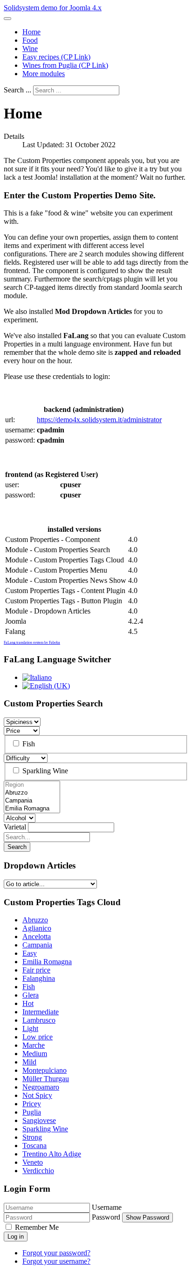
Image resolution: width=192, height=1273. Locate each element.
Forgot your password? (56, 1253)
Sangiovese (39, 1120)
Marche (33, 1045)
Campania (37, 945)
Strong (32, 1137)
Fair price (36, 970)
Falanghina (38, 978)
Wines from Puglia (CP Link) (65, 65)
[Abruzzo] (32, 793)
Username (107, 1207)
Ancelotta (36, 936)
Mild (29, 1062)
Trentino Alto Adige (51, 1154)
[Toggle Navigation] (7, 18)
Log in (15, 1236)
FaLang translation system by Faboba (32, 642)
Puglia (31, 1112)
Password (106, 1217)
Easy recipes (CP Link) (56, 57)
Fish (28, 744)
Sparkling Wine (44, 771)
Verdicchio (38, 1171)
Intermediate (40, 1012)
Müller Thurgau (45, 1079)
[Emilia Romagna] (32, 809)
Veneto (32, 1162)
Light (30, 1028)
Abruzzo (35, 920)
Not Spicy (37, 1095)
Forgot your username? (56, 1261)
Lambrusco (38, 1020)
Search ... (17, 90)
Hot (28, 1003)
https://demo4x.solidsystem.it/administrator (99, 420)
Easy (29, 953)
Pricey (31, 1104)
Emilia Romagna (47, 962)
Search (17, 846)
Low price (37, 1037)
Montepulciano (44, 1070)
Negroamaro (40, 1087)
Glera (30, 995)
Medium (34, 1054)
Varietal (15, 827)
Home (31, 32)
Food (30, 40)
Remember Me (36, 1227)
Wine (30, 48)
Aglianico (36, 928)
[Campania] (32, 801)
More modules (43, 74)
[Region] (32, 785)
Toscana (34, 1145)
